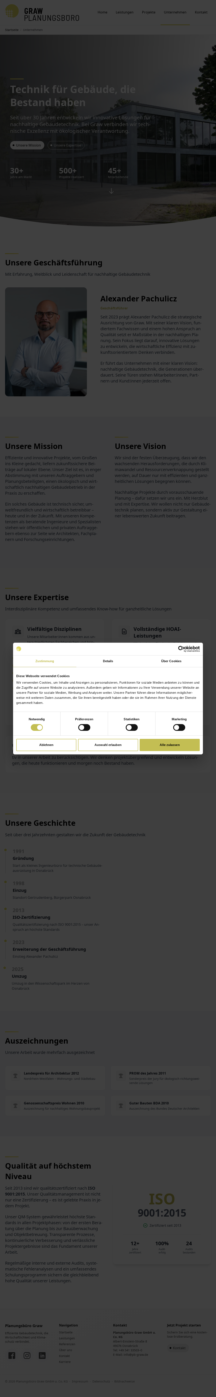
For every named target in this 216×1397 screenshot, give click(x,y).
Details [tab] (108, 661)
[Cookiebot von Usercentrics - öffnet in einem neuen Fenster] (181, 649)
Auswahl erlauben (108, 745)
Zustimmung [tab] (44, 661)
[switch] (84, 727)
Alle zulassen (170, 745)
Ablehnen (46, 745)
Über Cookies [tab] (171, 661)
